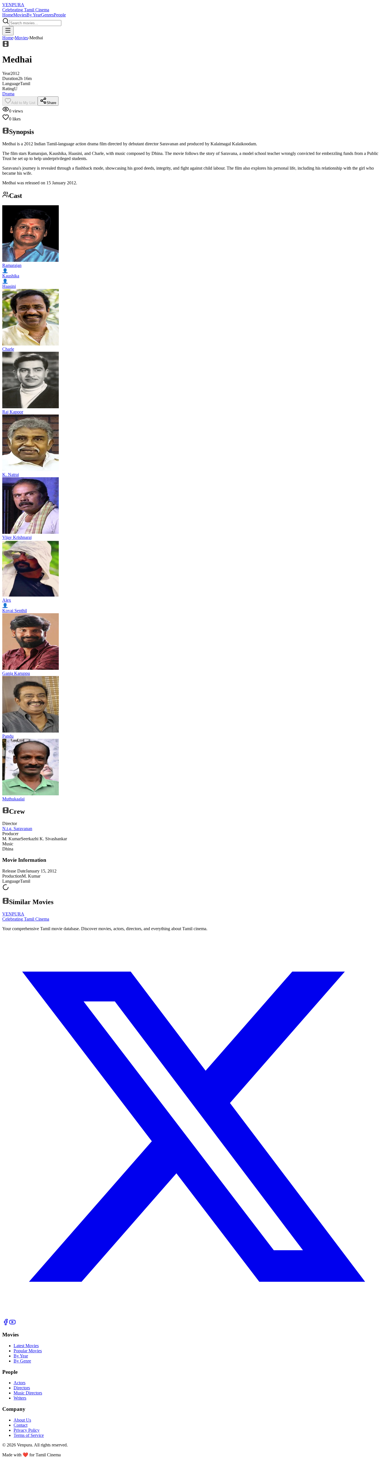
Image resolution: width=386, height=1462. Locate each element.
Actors (19, 1382)
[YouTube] (12, 1323)
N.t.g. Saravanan (17, 828)
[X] (193, 1316)
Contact (20, 1425)
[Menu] (8, 30)
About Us (22, 1420)
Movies (20, 14)
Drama (8, 93)
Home (7, 14)
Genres (47, 14)
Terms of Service (29, 1435)
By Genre (22, 1361)
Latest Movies (26, 1345)
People (60, 14)
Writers (20, 1398)
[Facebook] (5, 1323)
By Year (34, 14)
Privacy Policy (27, 1430)
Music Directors (28, 1392)
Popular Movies (28, 1350)
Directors (22, 1387)
